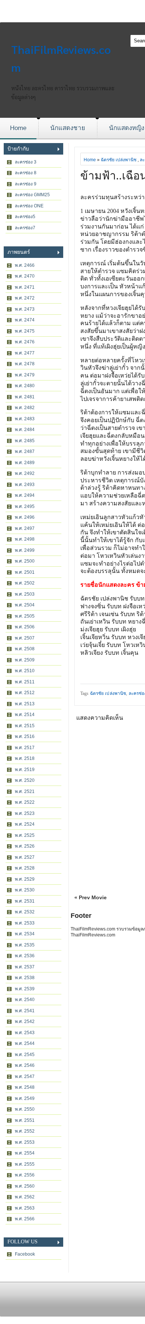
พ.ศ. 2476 (25, 341)
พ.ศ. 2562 (25, 1197)
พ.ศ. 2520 (25, 780)
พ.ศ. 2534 (25, 933)
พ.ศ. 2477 (25, 353)
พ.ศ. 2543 (25, 1032)
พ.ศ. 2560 (25, 1186)
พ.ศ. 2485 (25, 440)
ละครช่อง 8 (25, 172)
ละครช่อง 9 (25, 184)
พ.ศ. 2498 (25, 539)
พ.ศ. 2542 (25, 1021)
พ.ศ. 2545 (25, 1054)
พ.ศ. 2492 (25, 473)
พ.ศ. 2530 (25, 890)
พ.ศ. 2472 (25, 298)
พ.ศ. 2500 (25, 561)
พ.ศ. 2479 (25, 375)
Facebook (25, 1254)
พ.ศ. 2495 (25, 506)
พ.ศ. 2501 (25, 572)
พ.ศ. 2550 (25, 1109)
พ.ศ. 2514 (25, 714)
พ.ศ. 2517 (25, 747)
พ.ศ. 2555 (25, 1164)
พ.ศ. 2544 (25, 1043)
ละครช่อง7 (25, 227)
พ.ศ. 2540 (25, 999)
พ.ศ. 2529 (25, 879)
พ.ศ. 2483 (25, 418)
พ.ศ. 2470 (25, 276)
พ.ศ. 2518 (25, 758)
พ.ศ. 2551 (25, 1120)
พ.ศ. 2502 (25, 583)
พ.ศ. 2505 (25, 616)
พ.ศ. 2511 (25, 681)
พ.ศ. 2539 (25, 988)
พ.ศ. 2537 (25, 966)
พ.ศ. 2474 (25, 320)
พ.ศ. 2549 (25, 1098)
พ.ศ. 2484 (25, 429)
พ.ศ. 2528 (25, 868)
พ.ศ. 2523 (25, 813)
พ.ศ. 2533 (25, 923)
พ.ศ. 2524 (25, 824)
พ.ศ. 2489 (25, 462)
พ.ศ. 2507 (25, 638)
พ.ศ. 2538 (25, 977)
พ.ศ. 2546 (25, 1065)
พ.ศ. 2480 (25, 385)
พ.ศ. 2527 (25, 857)
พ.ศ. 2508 (25, 648)
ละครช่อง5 (25, 216)
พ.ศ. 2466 (25, 265)
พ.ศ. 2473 (25, 309)
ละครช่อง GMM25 (32, 194)
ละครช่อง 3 (25, 162)
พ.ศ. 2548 (25, 1087)
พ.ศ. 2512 (25, 692)
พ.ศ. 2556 (25, 1175)
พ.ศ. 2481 (25, 396)
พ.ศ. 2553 (25, 1142)
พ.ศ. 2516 (25, 736)
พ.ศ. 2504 (25, 605)
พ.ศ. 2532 (25, 912)
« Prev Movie (90, 897)
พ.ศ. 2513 (25, 703)
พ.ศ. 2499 (25, 550)
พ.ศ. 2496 (25, 517)
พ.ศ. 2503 (25, 594)
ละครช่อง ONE (29, 205)
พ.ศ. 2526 (25, 846)
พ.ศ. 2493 (25, 484)
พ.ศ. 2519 (25, 769)
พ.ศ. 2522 (25, 802)
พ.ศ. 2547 (25, 1076)
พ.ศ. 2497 (25, 528)
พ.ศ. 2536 (25, 955)
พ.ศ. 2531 (25, 901)
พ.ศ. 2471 (25, 287)
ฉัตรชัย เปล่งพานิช (118, 159)
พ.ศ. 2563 (25, 1208)
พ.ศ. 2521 (25, 791)
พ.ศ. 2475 (25, 331)
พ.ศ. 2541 (25, 1010)
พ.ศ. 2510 (25, 670)
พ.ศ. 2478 (25, 363)
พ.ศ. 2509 (25, 660)
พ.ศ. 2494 (25, 495)
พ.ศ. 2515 (25, 725)
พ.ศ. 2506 (25, 626)
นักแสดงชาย (67, 128)
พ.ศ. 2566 (25, 1218)
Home (18, 128)
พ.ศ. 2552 (25, 1131)
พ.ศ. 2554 (25, 1153)
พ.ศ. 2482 (25, 407)
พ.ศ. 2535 (25, 945)
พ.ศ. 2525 (25, 835)
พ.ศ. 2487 (25, 451)
